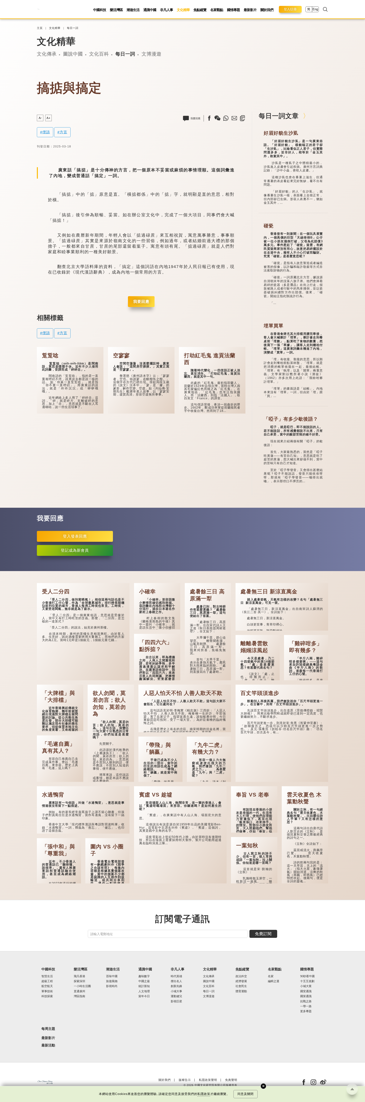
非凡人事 (166, 10)
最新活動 (48, 1045)
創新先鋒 (176, 986)
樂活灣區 (116, 10)
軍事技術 (47, 991)
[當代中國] (38, 9)
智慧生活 (47, 976)
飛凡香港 (79, 976)
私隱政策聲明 (208, 1079)
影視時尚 (111, 986)
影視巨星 (176, 1001)
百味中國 (111, 976)
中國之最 (144, 981)
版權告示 (185, 1079)
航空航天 (47, 986)
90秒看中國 (307, 976)
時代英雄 (176, 976)
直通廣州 (79, 991)
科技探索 (47, 996)
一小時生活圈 (82, 986)
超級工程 (47, 981)
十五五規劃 (307, 981)
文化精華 (183, 10)
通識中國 (149, 10)
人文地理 (144, 991)
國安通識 (306, 991)
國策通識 (306, 996)
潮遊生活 (133, 10)
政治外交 (241, 976)
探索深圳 (79, 981)
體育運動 (241, 991)
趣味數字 (144, 976)
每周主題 (48, 1029)
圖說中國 (73, 53)
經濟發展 (241, 981)
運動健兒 (176, 996)
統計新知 (144, 986)
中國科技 (99, 10)
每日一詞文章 (279, 115)
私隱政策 (203, 1094)
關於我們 (266, 10)
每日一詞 (72, 28)
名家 (271, 976)
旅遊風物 (111, 981)
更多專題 (306, 1011)
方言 (63, 132)
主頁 (40, 28)
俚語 (46, 132)
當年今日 (144, 996)
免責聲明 (231, 1079)
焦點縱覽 (200, 10)
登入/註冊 (290, 9)
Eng (315, 9)
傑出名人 (176, 981)
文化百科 (99, 53)
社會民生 (241, 986)
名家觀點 (216, 10)
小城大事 (176, 991)
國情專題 (233, 10)
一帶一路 (306, 1006)
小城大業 (306, 986)
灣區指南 (79, 996)
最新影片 (250, 10)
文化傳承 (47, 53)
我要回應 (141, 301)
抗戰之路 (306, 1001)
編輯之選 (273, 981)
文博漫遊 (151, 53)
